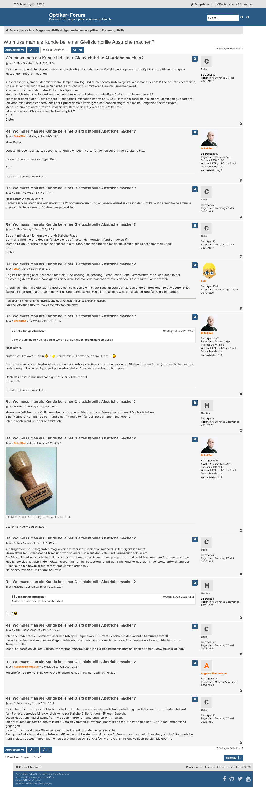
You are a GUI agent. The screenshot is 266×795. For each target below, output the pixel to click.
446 (214, 678)
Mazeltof (29, 780)
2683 (215, 153)
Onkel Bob (207, 148)
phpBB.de (49, 777)
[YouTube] (248, 779)
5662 (215, 286)
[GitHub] (232, 779)
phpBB (30, 774)
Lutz (203, 281)
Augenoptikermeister (214, 673)
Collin (204, 69)
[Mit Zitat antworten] (195, 59)
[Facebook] (225, 779)
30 (214, 74)
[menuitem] (40, 4)
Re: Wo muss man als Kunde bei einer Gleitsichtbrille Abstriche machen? (71, 131)
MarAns (205, 413)
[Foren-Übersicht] (31, 16)
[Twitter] (240, 779)
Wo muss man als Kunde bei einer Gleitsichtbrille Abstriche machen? (79, 42)
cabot (38, 780)
